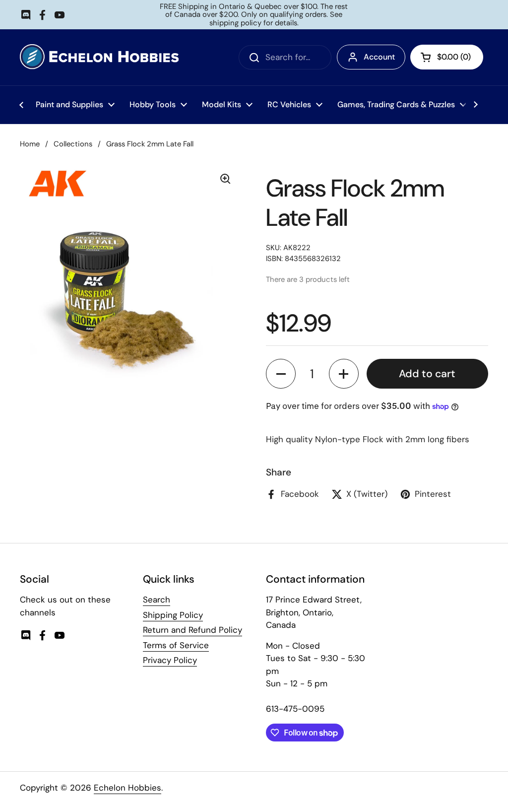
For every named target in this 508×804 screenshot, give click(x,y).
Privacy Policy (170, 660)
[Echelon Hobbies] (99, 57)
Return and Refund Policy (192, 629)
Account (379, 57)
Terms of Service (176, 645)
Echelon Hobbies (127, 787)
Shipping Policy (173, 614)
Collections (73, 144)
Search (156, 599)
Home (30, 144)
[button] (281, 374)
